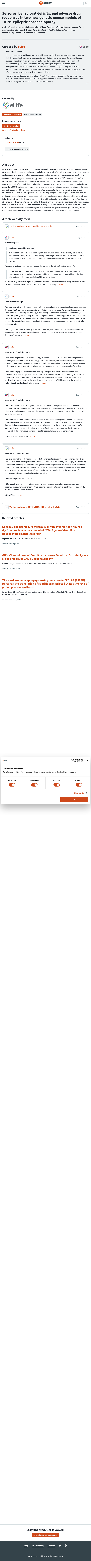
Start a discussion (11, 126)
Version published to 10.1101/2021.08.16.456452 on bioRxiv (34, 507)
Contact (51, 1546)
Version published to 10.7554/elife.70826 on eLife (30, 226)
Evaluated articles (12, 142)
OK (74, 799)
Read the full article (12, 115)
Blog (26, 1546)
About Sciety (38, 1546)
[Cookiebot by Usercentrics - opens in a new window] (73, 760)
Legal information (57, 1556)
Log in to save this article (17, 149)
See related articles (32, 115)
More (61, 284)
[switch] (34, 785)
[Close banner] (87, 760)
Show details (79, 793)
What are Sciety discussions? (14, 130)
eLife (21, 46)
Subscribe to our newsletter (45, 1535)
